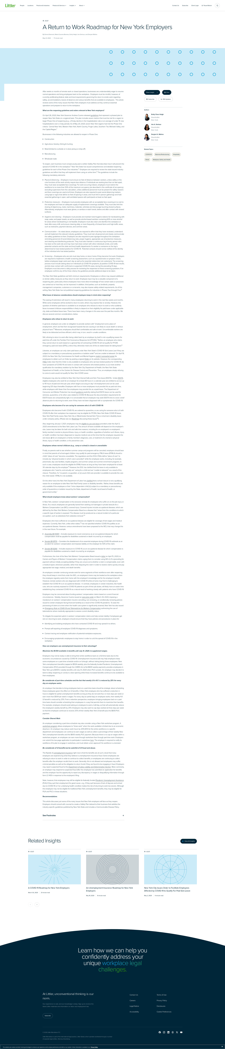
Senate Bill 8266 (51, 548)
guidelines (94, 115)
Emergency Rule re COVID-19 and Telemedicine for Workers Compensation (73, 608)
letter (103, 556)
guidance (80, 392)
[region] (112, 1047)
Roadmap (75, 418)
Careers (132, 1000)
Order (87, 359)
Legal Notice (134, 1006)
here (92, 740)
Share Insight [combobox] (150, 92)
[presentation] (54, 869)
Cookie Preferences (164, 1011)
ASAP (32, 851)
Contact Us (134, 995)
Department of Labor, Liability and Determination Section (89, 767)
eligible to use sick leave (90, 423)
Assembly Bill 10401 (52, 534)
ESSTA (120, 378)
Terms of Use (161, 995)
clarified (90, 480)
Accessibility (134, 1011)
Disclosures (161, 1006)
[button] (160, 1032)
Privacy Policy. (94, 1047)
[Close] (222, 1046)
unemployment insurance (63, 753)
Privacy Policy (162, 1000)
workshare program (50, 726)
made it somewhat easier (105, 356)
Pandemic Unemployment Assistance (110, 780)
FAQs (45, 362)
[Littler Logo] (10, 5)
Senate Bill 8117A (51, 541)
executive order (88, 597)
